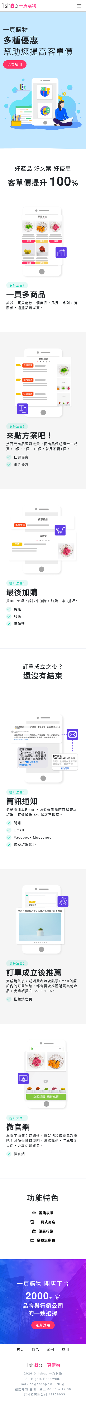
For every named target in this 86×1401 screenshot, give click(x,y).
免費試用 (14, 64)
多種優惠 (20, 40)
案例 (50, 1349)
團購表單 (46, 1212)
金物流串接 (46, 1240)
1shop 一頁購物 (49, 1373)
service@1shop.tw (36, 1384)
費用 (65, 1349)
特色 (35, 1349)
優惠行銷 (46, 1231)
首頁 (20, 1349)
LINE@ (59, 1384)
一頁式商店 (46, 1222)
